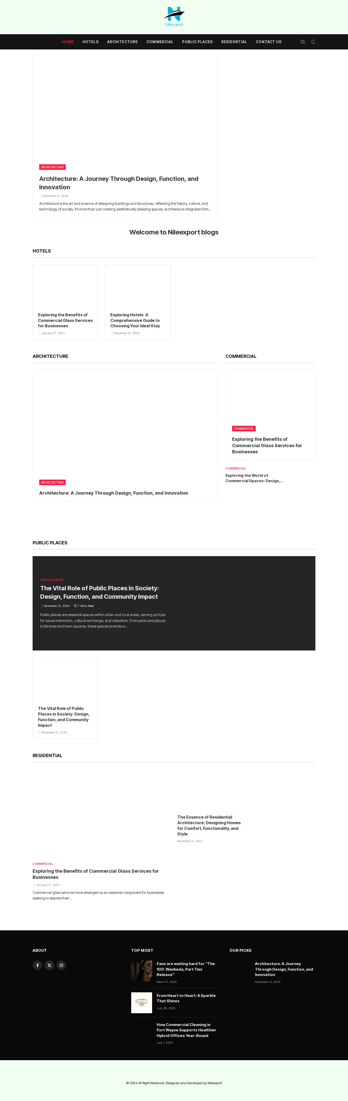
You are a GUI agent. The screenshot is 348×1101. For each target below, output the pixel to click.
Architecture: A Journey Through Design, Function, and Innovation (118, 183)
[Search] (303, 42)
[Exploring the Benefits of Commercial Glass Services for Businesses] (65, 286)
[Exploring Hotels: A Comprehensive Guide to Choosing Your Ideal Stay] (137, 286)
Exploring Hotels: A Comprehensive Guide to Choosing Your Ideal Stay (135, 320)
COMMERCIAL (159, 42)
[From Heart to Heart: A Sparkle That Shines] (141, 1002)
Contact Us (269, 42)
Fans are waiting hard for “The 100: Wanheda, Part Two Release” (186, 969)
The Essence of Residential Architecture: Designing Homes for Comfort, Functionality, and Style (209, 825)
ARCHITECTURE (122, 42)
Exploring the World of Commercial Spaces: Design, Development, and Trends (252, 478)
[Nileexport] (174, 17)
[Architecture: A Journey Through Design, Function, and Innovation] (125, 107)
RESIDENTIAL (234, 42)
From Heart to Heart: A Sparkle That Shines (186, 998)
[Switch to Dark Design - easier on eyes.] (312, 42)
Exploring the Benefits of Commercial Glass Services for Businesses (65, 320)
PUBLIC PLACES (197, 42)
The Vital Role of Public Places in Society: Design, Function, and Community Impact (99, 592)
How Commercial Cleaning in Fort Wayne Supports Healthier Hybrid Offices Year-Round (186, 1030)
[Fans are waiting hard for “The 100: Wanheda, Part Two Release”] (141, 970)
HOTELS (91, 42)
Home (68, 42)
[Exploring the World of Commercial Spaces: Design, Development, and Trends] (305, 476)
